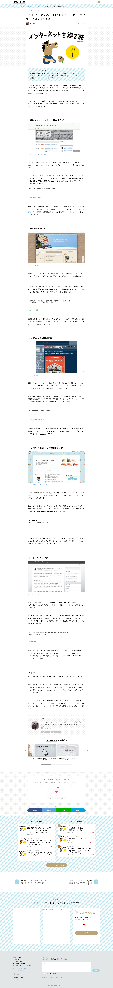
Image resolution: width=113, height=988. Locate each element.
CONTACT (94, 2)
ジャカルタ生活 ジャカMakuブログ (37, 484)
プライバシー (16, 979)
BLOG (76, 2)
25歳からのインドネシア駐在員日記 (37, 154)
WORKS (71, 2)
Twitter (49, 810)
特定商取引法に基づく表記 (19, 968)
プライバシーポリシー (18, 970)
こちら (49, 728)
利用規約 (23, 979)
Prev (25, 750)
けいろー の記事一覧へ (56, 865)
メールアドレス (80, 924)
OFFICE (81, 2)
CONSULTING (56, 2)
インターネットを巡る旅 (32, 10)
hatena (78, 810)
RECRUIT (87, 2)
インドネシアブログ (33, 594)
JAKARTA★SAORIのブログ (35, 265)
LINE (64, 810)
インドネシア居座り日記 (34, 375)
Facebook (34, 810)
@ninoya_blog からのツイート (52, 909)
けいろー (32, 23)
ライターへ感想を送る (57, 798)
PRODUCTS (64, 2)
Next (87, 750)
